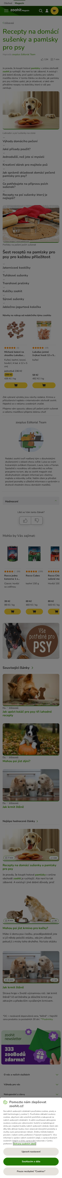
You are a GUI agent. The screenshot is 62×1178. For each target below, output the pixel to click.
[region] (31, 1138)
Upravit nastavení (31, 1151)
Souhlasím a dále (31, 1161)
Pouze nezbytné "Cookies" (31, 1171)
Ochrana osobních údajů (24, 1143)
